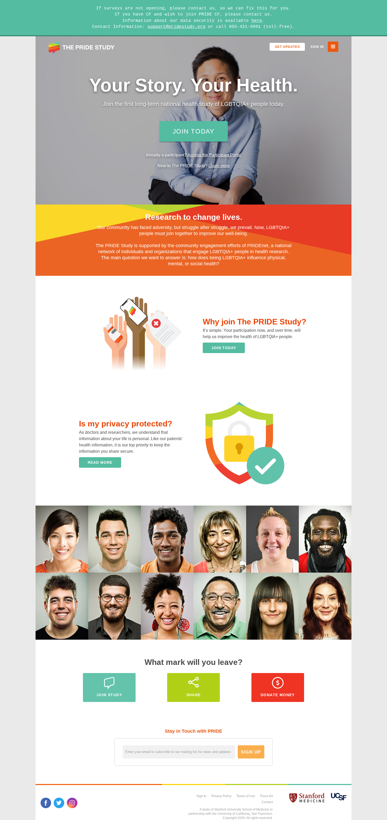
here (256, 20)
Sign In (317, 47)
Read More (100, 462)
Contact (267, 802)
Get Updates (287, 47)
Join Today (194, 131)
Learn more (219, 166)
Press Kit (266, 796)
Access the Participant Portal (214, 155)
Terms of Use (245, 796)
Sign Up (251, 752)
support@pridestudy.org (176, 26)
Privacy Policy (221, 796)
